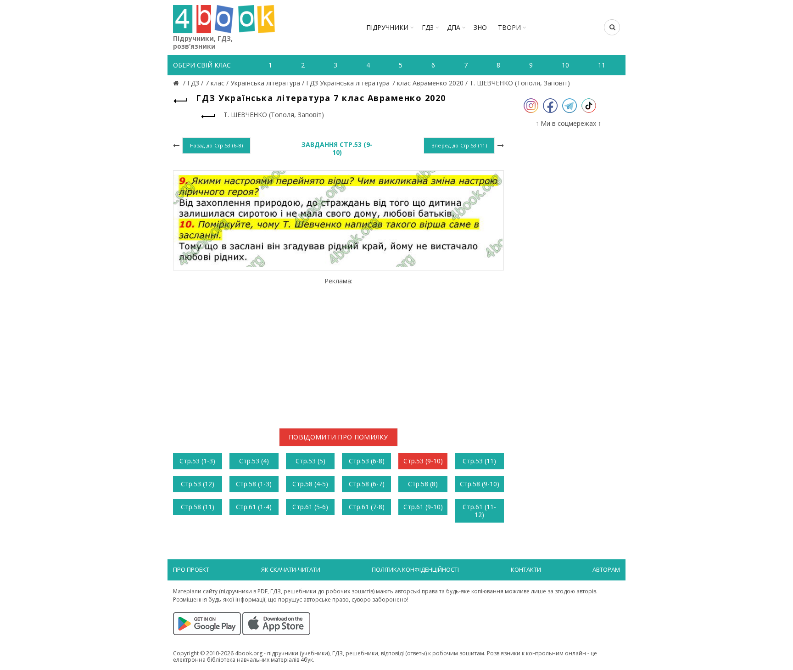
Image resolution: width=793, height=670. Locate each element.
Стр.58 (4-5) (310, 483)
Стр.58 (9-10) (479, 483)
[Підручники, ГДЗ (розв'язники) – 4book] (177, 83)
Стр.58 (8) (423, 483)
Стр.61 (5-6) (310, 506)
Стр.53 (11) (479, 460)
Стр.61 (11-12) (479, 510)
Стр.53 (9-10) (423, 460)
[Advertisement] (338, 349)
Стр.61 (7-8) (367, 506)
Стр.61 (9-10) (423, 506)
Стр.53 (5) (310, 460)
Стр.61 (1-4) (254, 506)
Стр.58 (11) (197, 506)
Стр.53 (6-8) (367, 460)
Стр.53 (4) (254, 460)
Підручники (387, 27)
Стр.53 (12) (197, 483)
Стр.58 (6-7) (367, 483)
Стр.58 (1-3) (254, 483)
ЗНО (480, 27)
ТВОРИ (509, 27)
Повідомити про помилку (338, 437)
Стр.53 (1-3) (197, 460)
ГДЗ (428, 27)
